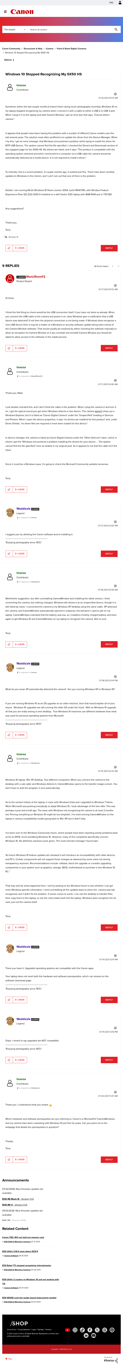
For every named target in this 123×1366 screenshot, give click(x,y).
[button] (103, 658)
